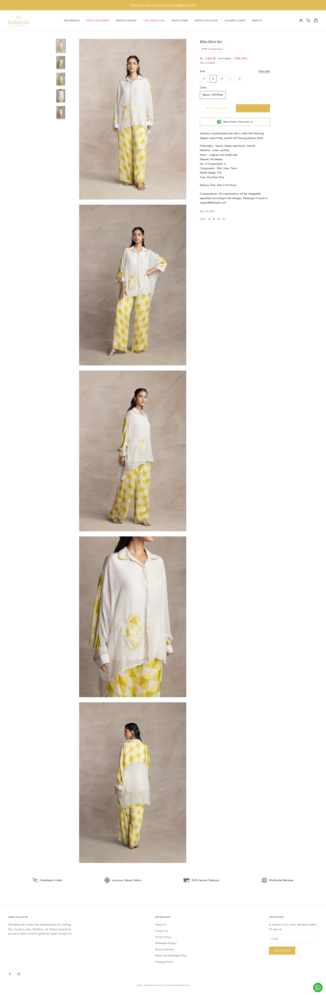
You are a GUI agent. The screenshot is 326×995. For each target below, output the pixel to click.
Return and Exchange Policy (171, 955)
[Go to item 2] (61, 63)
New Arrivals (72, 20)
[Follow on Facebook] (10, 974)
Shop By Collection (206, 20)
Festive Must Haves (97, 20)
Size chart (264, 71)
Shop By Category (126, 20)
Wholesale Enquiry (166, 943)
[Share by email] (223, 219)
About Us (160, 925)
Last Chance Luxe (154, 20)
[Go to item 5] (61, 112)
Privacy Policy (163, 937)
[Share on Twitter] (214, 219)
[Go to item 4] (61, 96)
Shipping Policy (164, 962)
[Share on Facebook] (209, 219)
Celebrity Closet (235, 20)
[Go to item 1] (61, 46)
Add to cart (217, 108)
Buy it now (253, 108)
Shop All (257, 20)
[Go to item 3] (61, 79)
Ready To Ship (180, 20)
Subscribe (282, 951)
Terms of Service (164, 949)
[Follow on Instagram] (18, 974)
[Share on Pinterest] (218, 219)
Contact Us (161, 931)
